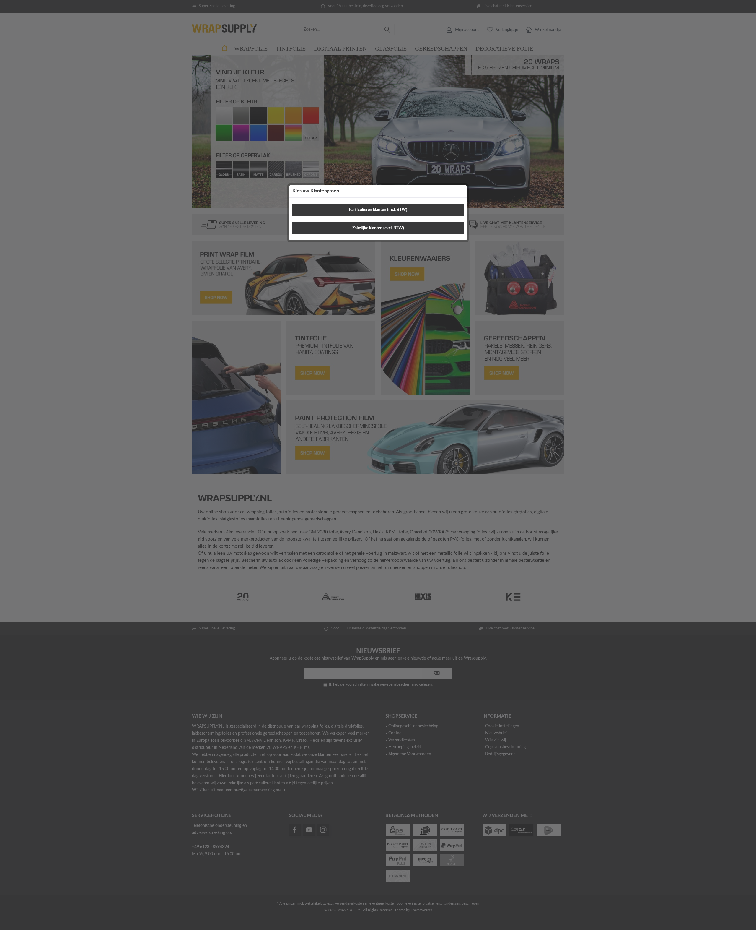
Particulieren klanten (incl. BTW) (378, 210)
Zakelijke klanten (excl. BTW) (378, 228)
